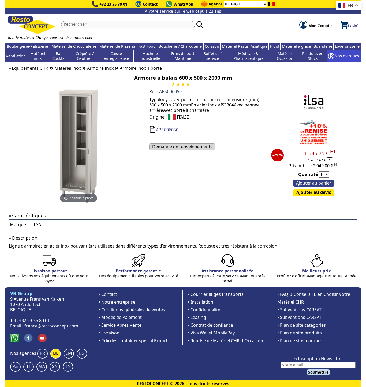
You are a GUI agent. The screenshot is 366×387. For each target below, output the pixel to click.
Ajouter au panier (313, 183)
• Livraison (109, 333)
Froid (274, 46)
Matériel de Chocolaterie (73, 46)
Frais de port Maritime (182, 56)
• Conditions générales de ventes (132, 310)
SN (55, 366)
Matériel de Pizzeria (117, 46)
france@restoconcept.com (51, 326)
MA (41, 366)
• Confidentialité (204, 310)
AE (15, 366)
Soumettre (318, 372)
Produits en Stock (312, 56)
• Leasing (197, 317)
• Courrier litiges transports (216, 294)
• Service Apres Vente (120, 325)
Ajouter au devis (313, 192)
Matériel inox (37, 56)
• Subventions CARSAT (299, 310)
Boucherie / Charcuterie (180, 46)
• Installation (200, 302)
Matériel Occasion (285, 56)
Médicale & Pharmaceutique (248, 56)
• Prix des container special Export (133, 341)
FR (42, 353)
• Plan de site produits (299, 333)
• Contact (108, 294)
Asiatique (259, 46)
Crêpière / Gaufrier (85, 56)
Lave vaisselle (347, 46)
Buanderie (322, 46)
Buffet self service (212, 56)
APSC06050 (167, 130)
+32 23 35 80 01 (113, 4)
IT (29, 366)
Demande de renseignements (182, 147)
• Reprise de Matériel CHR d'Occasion (225, 341)
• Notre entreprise (117, 302)
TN (68, 366)
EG (82, 353)
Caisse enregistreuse (116, 56)
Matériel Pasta (235, 46)
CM (68, 353)
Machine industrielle (150, 56)
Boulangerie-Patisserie (27, 46)
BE (55, 353)
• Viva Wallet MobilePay (211, 333)
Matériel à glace (296, 46)
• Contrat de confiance (210, 325)
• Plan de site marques (300, 341)
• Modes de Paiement (120, 317)
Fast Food (147, 46)
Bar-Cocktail (59, 56)
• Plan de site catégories (301, 325)
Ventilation (16, 55)
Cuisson (212, 46)
